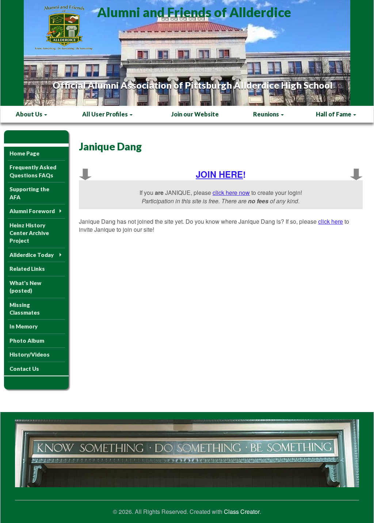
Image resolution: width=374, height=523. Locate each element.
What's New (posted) (25, 287)
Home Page (24, 153)
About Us (29, 114)
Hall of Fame (334, 114)
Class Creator (242, 512)
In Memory (23, 326)
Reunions (266, 114)
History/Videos (29, 354)
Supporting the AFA (29, 193)
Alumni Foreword (32, 211)
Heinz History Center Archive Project (29, 233)
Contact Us (24, 368)
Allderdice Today (31, 254)
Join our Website (195, 114)
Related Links (27, 268)
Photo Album (26, 340)
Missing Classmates (24, 308)
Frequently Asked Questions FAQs (32, 171)
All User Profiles (105, 114)
